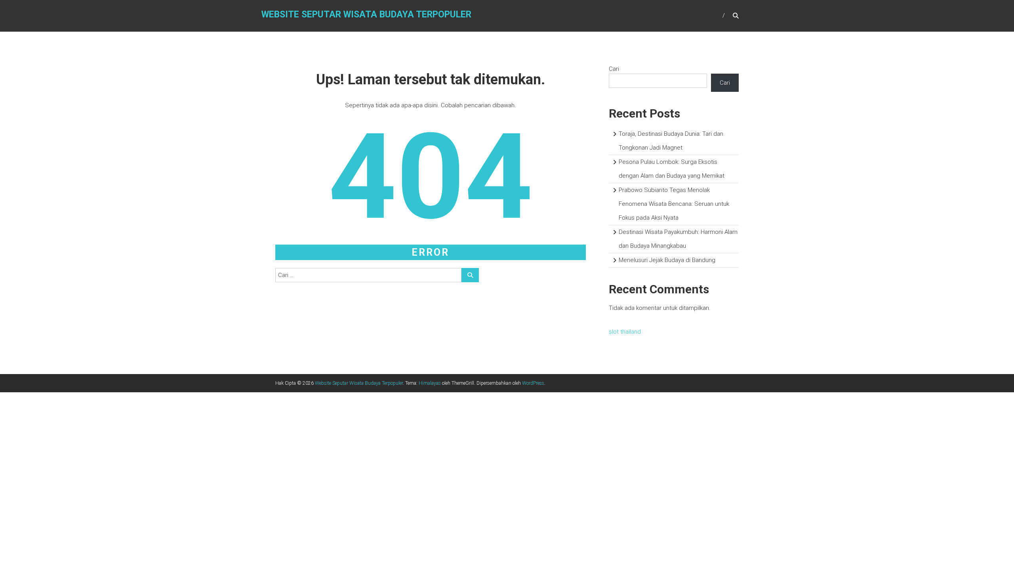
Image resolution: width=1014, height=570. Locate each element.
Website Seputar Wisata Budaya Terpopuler (366, 14)
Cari (614, 68)
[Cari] (470, 275)
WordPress (533, 383)
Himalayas (430, 383)
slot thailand (625, 331)
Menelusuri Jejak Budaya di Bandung (667, 260)
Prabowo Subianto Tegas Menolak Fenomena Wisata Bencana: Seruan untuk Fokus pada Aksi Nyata (674, 203)
